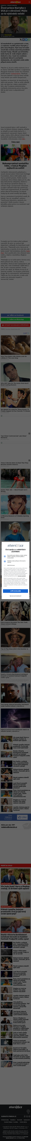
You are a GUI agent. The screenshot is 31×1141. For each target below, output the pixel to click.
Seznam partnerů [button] (22, 576)
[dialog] (16, 570)
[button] (15, 565)
